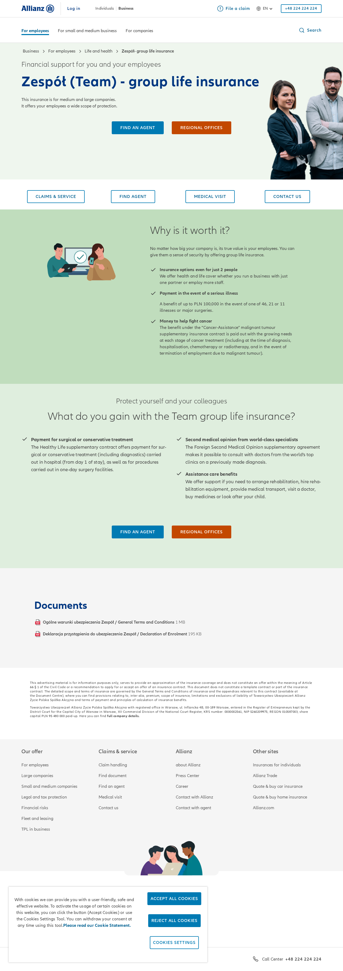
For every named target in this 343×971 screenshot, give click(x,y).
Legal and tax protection (44, 797)
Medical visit (110, 797)
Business (125, 8)
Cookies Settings (174, 942)
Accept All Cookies (174, 898)
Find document (112, 775)
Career (182, 786)
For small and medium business (87, 30)
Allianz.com (263, 808)
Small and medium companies (49, 786)
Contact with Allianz (194, 797)
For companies (139, 30)
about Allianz (188, 765)
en (265, 8)
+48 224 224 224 (303, 959)
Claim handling (113, 765)
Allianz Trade (265, 775)
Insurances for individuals (277, 765)
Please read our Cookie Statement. (97, 925)
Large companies (37, 775)
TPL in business (35, 829)
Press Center (187, 775)
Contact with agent (193, 808)
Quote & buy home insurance (280, 797)
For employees (35, 30)
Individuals (104, 8)
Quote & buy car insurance (278, 786)
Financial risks (34, 808)
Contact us (108, 808)
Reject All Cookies (174, 920)
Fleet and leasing (37, 818)
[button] (310, 30)
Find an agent (112, 786)
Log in (73, 8)
